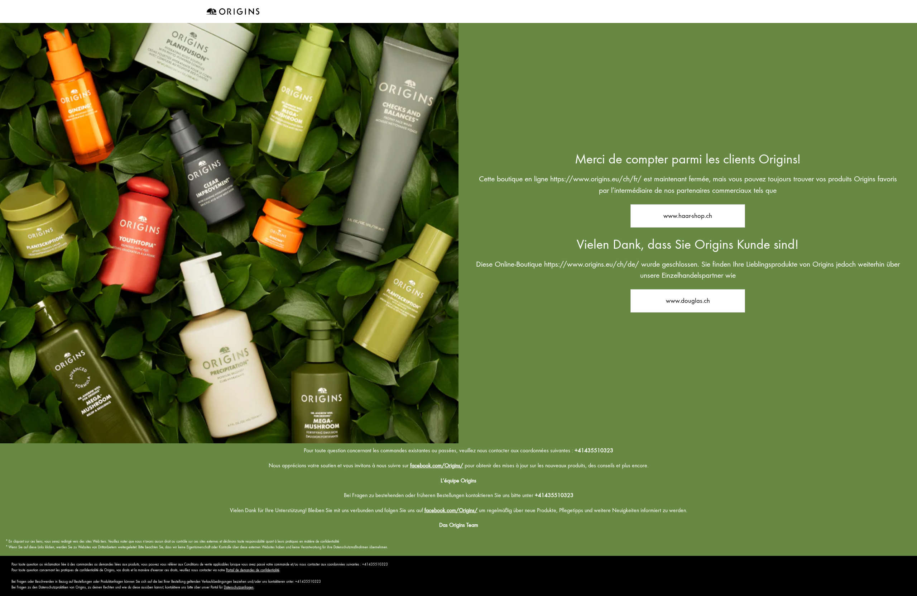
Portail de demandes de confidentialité (252, 570)
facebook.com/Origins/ (436, 465)
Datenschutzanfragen (239, 587)
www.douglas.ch (688, 300)
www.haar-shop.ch (687, 215)
